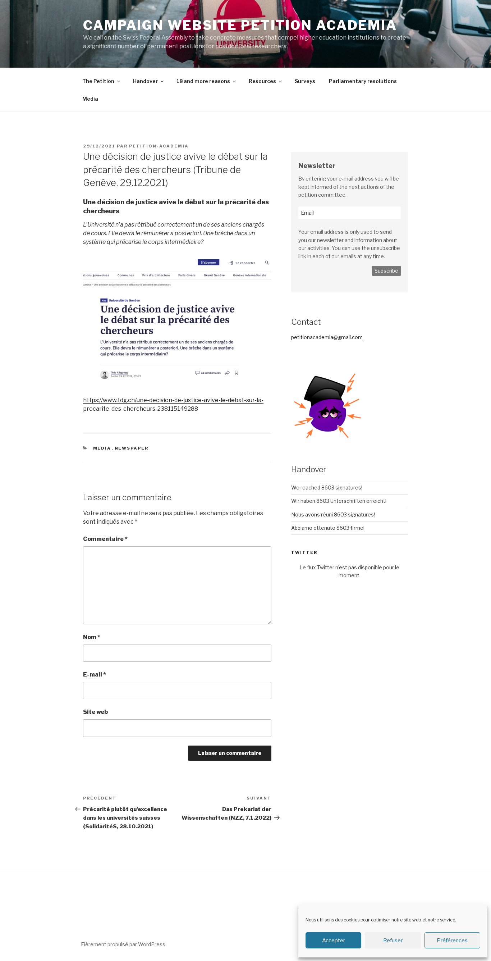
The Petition (98, 81)
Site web (95, 712)
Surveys (305, 81)
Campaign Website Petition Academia (240, 25)
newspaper (132, 448)
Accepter (333, 940)
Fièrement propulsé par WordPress (123, 944)
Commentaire (105, 539)
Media (90, 99)
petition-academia (159, 146)
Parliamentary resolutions (363, 81)
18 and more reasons (203, 81)
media (102, 448)
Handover (145, 81)
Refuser (393, 940)
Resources (262, 81)
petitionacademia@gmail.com (327, 337)
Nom (91, 637)
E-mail (94, 674)
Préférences (452, 940)
